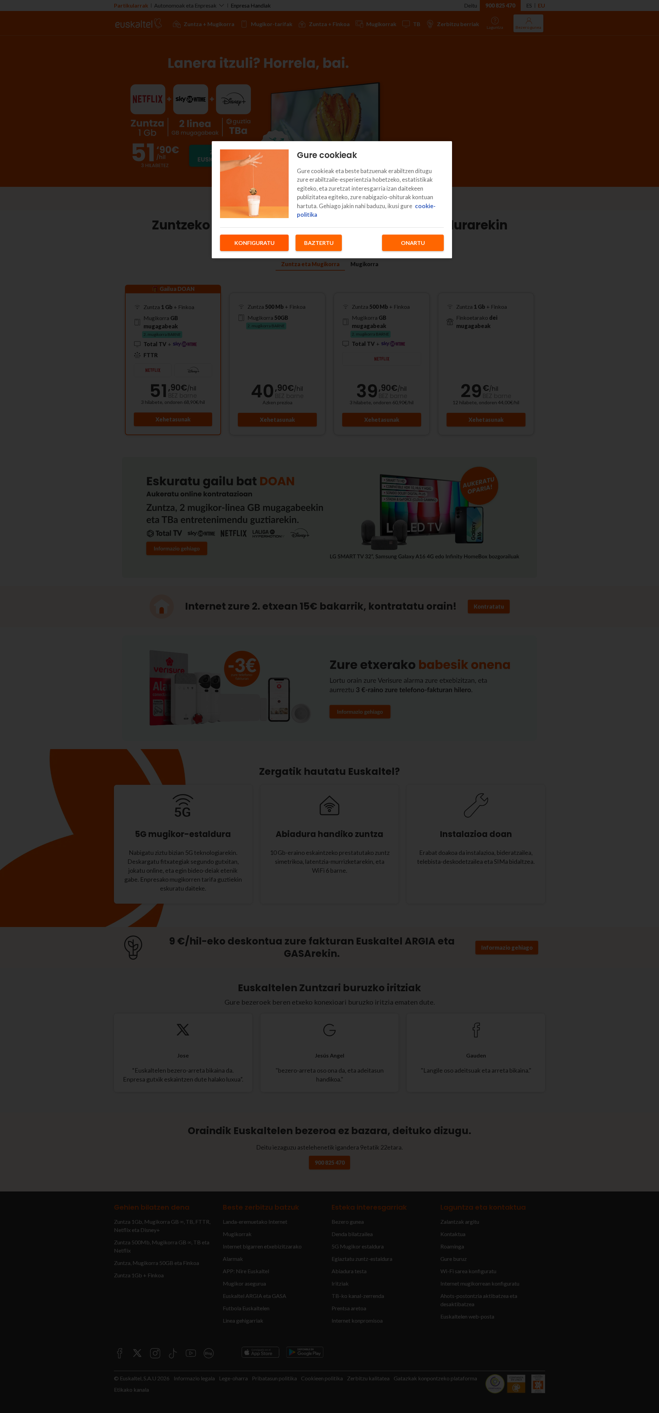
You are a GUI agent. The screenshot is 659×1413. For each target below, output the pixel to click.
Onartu (413, 242)
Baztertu (319, 242)
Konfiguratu (254, 242)
